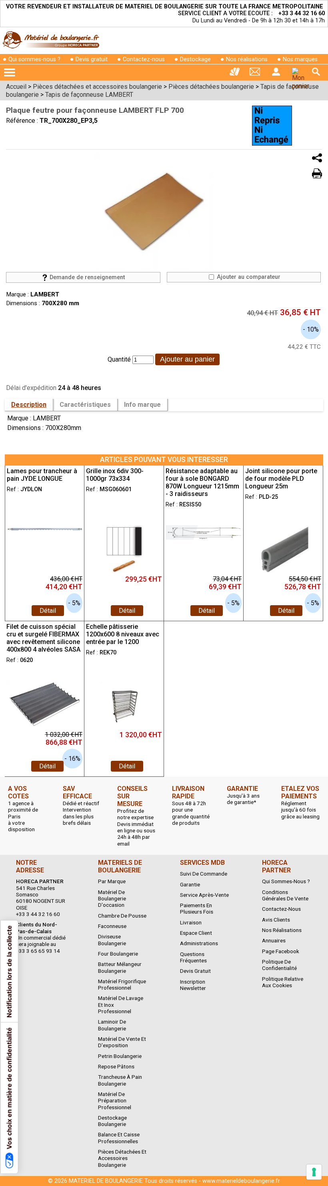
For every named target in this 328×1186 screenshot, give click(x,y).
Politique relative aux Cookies (282, 982)
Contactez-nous (144, 59)
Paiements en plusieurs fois (196, 908)
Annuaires (274, 940)
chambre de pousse (122, 915)
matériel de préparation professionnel (114, 1100)
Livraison (191, 922)
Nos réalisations (247, 59)
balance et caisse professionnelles (119, 1137)
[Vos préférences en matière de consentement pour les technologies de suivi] (314, 1172)
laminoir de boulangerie (112, 1024)
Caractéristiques (85, 404)
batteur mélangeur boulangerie (120, 967)
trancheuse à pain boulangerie (120, 1080)
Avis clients (276, 919)
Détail (48, 610)
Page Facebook (280, 951)
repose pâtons (116, 1066)
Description (28, 404)
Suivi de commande (203, 873)
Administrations (199, 943)
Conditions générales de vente (285, 895)
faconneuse (112, 926)
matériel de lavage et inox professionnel (120, 1004)
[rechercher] (316, 72)
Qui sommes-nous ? (34, 59)
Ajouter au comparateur (247, 277)
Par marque (112, 881)
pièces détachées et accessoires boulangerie (122, 1158)
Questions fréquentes (193, 957)
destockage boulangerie (112, 1120)
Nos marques (300, 59)
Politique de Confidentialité (279, 964)
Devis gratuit (92, 59)
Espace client (196, 933)
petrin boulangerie (120, 1056)
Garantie (190, 884)
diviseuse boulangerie (112, 939)
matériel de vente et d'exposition (122, 1042)
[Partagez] (317, 158)
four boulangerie (118, 953)
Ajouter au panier (187, 359)
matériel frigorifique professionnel (122, 984)
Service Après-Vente (204, 895)
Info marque (142, 404)
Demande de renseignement (86, 277)
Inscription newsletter (193, 984)
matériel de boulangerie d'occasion (112, 898)
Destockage (195, 59)
